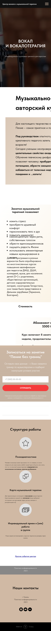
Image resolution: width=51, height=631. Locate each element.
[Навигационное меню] (47, 4)
